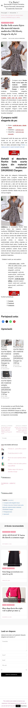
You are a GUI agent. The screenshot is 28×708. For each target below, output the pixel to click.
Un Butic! (14, 2)
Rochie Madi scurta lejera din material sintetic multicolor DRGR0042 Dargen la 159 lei (18, 355)
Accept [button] (18, 706)
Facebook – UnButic (8, 483)
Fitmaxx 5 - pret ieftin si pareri (17, 449)
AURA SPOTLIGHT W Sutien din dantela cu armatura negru (13, 536)
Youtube (10, 301)
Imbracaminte (5, 22)
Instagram (11, 305)
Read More (24, 706)
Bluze (4, 604)
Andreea (5, 38)
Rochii (11, 22)
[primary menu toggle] (2, 5)
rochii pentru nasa (14, 263)
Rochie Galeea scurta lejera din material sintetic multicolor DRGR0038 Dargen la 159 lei (6, 356)
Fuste (4, 568)
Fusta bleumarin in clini (15, 453)
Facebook (11, 303)
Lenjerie (13, 531)
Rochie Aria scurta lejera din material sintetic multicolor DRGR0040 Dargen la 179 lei (6, 386)
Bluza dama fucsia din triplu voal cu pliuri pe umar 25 (12, 609)
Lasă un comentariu (20, 38)
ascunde (11, 500)
